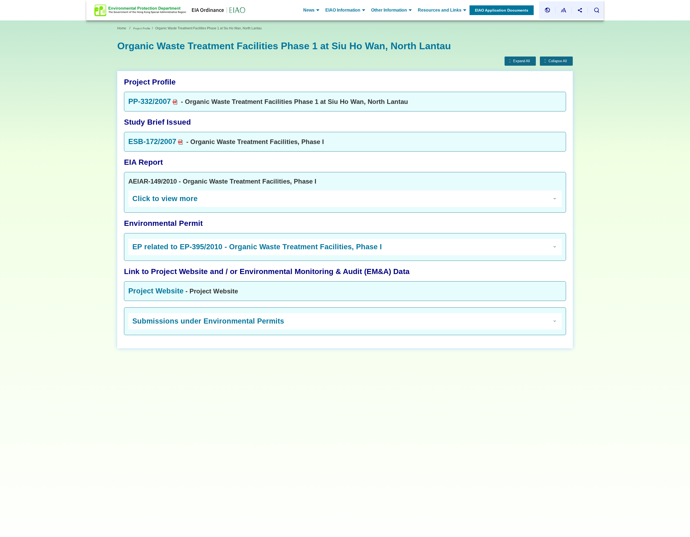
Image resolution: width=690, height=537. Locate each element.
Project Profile (141, 28)
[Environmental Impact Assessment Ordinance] (215, 10)
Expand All (521, 61)
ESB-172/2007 (152, 142)
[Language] (547, 10)
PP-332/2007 (149, 101)
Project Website (156, 291)
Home (121, 28)
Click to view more (165, 199)
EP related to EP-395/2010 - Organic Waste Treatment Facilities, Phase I (257, 247)
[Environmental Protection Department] (140, 10)
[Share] (580, 10)
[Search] (596, 10)
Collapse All (557, 61)
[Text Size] (564, 10)
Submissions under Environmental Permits (208, 321)
